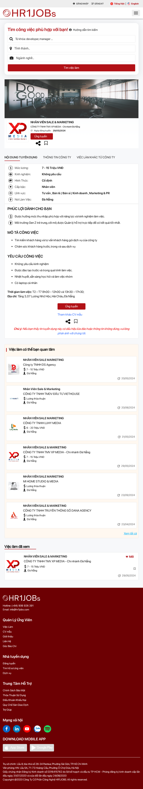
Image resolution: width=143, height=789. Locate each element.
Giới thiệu (8, 636)
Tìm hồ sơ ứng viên (13, 668)
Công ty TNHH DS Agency (39, 364)
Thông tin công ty (57, 157)
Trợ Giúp (7, 709)
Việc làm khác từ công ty (96, 157)
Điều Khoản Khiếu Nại (14, 700)
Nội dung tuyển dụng (20, 157)
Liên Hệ (7, 641)
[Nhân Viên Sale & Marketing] (13, 398)
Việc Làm (8, 626)
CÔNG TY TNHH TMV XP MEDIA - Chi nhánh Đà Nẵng (55, 126)
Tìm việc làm (71, 67)
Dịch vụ (7, 673)
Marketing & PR (99, 193)
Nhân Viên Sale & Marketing (41, 389)
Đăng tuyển (9, 663)
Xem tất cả (130, 533)
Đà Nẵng (47, 199)
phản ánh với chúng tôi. (72, 333)
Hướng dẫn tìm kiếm (85, 30)
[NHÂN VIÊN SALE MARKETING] (13, 369)
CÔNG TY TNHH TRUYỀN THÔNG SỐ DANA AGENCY (57, 510)
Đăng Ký (99, 3)
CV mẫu (7, 631)
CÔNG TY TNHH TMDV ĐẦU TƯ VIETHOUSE (51, 394)
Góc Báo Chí (9, 646)
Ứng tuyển (40, 136)
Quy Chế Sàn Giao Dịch (15, 704)
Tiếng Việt (119, 3)
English (135, 3)
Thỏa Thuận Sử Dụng (14, 695)
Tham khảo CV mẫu (70, 314)
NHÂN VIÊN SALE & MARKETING (52, 122)
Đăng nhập (82, 3)
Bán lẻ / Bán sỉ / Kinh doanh (70, 193)
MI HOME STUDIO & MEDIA (40, 481)
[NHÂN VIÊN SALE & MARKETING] (13, 456)
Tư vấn (46, 193)
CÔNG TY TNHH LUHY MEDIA (42, 423)
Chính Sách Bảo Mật (14, 690)
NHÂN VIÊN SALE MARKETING (43, 360)
